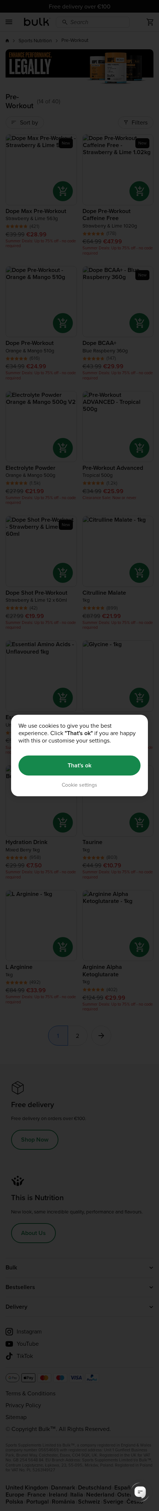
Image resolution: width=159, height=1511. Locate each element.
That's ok (79, 765)
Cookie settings (79, 785)
